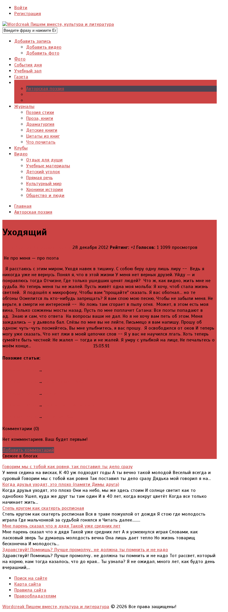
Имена (50, 393)
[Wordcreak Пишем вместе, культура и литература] (58, 24)
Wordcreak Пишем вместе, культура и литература (55, 607)
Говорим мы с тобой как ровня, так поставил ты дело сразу (67, 467)
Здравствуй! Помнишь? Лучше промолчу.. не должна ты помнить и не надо (85, 550)
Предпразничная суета (66, 370)
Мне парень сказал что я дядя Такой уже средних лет (61, 526)
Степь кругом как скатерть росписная (43, 508)
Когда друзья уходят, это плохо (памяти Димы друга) (60, 484)
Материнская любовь (64, 381)
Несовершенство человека (69, 405)
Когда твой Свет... (61, 416)
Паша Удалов (16, 247)
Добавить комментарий (28, 450)
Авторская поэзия (52, 247)
